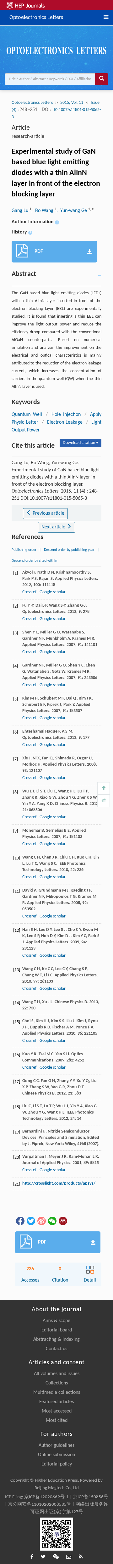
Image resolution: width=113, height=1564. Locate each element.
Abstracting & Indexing (56, 1339)
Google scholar (53, 592)
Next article (54, 527)
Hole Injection (66, 414)
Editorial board (56, 1330)
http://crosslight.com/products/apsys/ (58, 1183)
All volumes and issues (56, 1373)
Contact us (56, 1348)
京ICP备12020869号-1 (46, 1497)
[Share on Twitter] (30, 1220)
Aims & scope (56, 1320)
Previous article (47, 513)
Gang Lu (21, 210)
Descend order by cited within (34, 561)
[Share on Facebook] (19, 1220)
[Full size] (103, 801)
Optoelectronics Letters (36, 17)
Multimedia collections (56, 1392)
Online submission (56, 1454)
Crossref (29, 592)
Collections (57, 1383)
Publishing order (24, 550)
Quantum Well (27, 414)
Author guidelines (56, 1445)
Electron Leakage (65, 422)
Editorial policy (56, 1464)
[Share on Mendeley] (62, 1220)
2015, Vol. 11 (71, 102)
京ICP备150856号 (90, 1497)
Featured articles (56, 1401)
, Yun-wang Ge (72, 210)
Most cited (56, 1420)
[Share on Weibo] (41, 1220)
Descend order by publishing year (69, 550)
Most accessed (57, 1411)
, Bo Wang (43, 210)
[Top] (103, 788)
